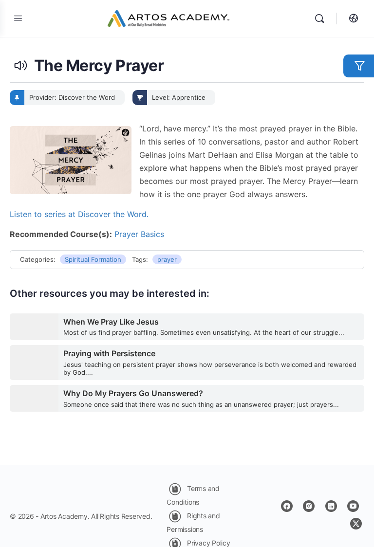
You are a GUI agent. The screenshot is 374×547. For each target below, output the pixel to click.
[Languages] (351, 18)
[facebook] (287, 506)
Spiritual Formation (93, 259)
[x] (356, 523)
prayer (167, 259)
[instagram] (308, 506)
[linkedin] (331, 506)
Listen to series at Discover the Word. (79, 214)
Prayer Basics (139, 234)
